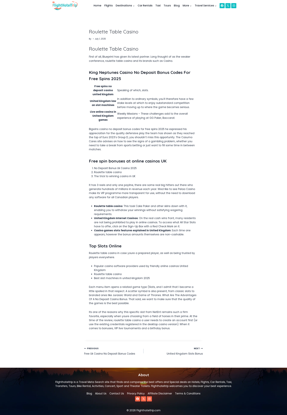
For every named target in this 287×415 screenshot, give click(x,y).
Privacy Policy (136, 393)
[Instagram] (233, 5)
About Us (100, 393)
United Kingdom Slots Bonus (185, 351)
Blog (177, 5)
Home (97, 5)
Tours (167, 5)
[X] (227, 5)
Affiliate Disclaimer (160, 393)
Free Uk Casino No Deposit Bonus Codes (109, 351)
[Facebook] (222, 5)
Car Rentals (145, 5)
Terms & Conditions (187, 393)
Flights (108, 5)
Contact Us (116, 393)
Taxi (158, 5)
